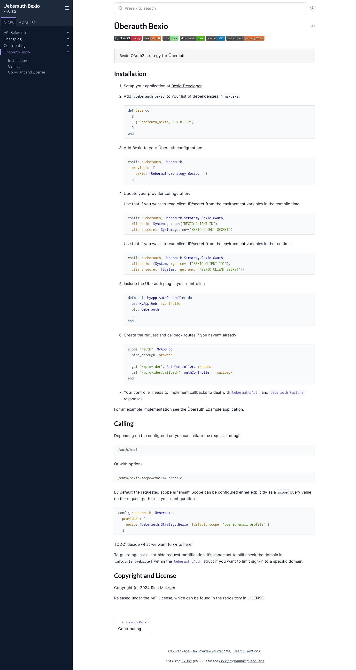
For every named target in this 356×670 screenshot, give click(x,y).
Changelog (13, 38)
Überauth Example (204, 409)
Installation (17, 60)
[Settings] (312, 8)
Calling (14, 66)
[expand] (68, 32)
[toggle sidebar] (66, 7)
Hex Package (178, 651)
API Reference (15, 32)
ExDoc (187, 661)
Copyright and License (26, 72)
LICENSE (256, 598)
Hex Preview (201, 651)
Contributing (14, 45)
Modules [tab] (26, 23)
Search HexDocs (246, 651)
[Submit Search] (120, 8)
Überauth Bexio (17, 52)
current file (221, 651)
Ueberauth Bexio (21, 6)
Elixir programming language (241, 661)
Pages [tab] (8, 23)
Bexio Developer (186, 85)
